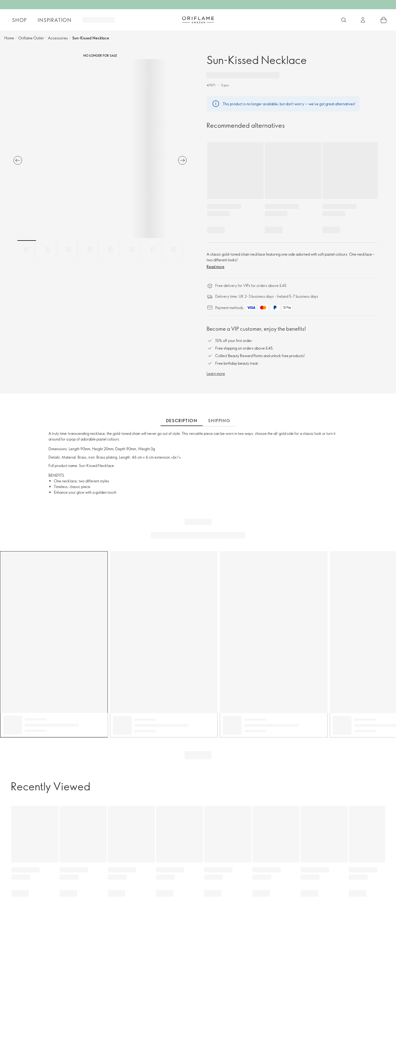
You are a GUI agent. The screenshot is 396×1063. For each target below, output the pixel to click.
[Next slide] (182, 160)
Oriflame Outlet (31, 37)
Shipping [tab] (219, 421)
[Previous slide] (17, 160)
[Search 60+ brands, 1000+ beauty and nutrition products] (344, 20)
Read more (215, 266)
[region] (100, 148)
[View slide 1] (26, 249)
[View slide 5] (110, 249)
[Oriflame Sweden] (198, 20)
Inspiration (55, 20)
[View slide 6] (131, 249)
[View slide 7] (152, 249)
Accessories (58, 37)
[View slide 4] (89, 249)
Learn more (216, 373)
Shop (19, 20)
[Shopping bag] (383, 20)
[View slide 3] (68, 249)
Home (9, 37)
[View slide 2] (47, 249)
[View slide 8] (173, 249)
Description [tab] (181, 421)
